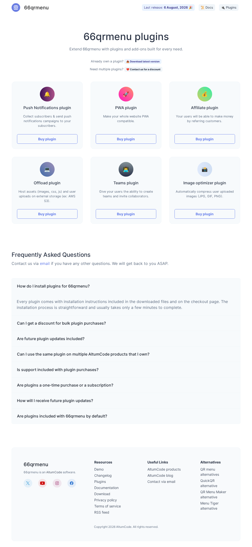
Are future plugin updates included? (50, 338)
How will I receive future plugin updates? (55, 400)
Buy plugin (47, 139)
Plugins (100, 481)
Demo (99, 469)
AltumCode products (164, 469)
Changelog (103, 475)
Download (102, 494)
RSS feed (101, 512)
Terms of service (107, 506)
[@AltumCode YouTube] (42, 483)
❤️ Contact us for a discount (143, 69)
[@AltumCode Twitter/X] (28, 483)
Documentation (106, 488)
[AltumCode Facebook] (71, 483)
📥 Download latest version (142, 61)
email (45, 263)
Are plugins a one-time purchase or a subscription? (65, 385)
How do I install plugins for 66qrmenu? (53, 286)
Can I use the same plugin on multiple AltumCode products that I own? (83, 354)
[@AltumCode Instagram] (57, 483)
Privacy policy (105, 500)
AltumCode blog (160, 475)
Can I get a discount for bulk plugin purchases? (61, 323)
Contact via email (161, 481)
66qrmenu (33, 8)
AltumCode (54, 472)
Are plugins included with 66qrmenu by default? (62, 416)
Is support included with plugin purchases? (57, 369)
